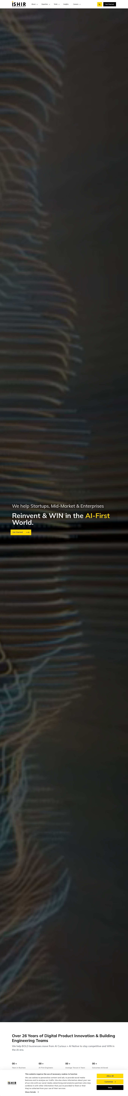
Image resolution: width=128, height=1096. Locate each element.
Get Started (109, 4)
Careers (75, 4)
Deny (110, 1087)
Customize (109, 1082)
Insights (65, 4)
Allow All (110, 1076)
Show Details (30, 1092)
